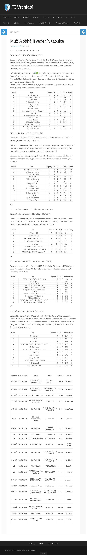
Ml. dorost (69, 17)
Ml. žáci (16, 23)
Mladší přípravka (45, 23)
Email (41, 543)
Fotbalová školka (62, 23)
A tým (35, 17)
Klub (15, 17)
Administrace (53, 543)
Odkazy (32, 543)
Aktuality (26, 17)
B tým (45, 17)
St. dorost (56, 17)
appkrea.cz (33, 550)
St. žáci (6, 23)
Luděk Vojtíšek (17, 46)
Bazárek (77, 23)
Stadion (6, 17)
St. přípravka (29, 23)
